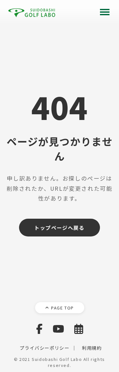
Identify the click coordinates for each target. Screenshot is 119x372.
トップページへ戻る (59, 227)
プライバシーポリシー (44, 347)
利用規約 (92, 347)
